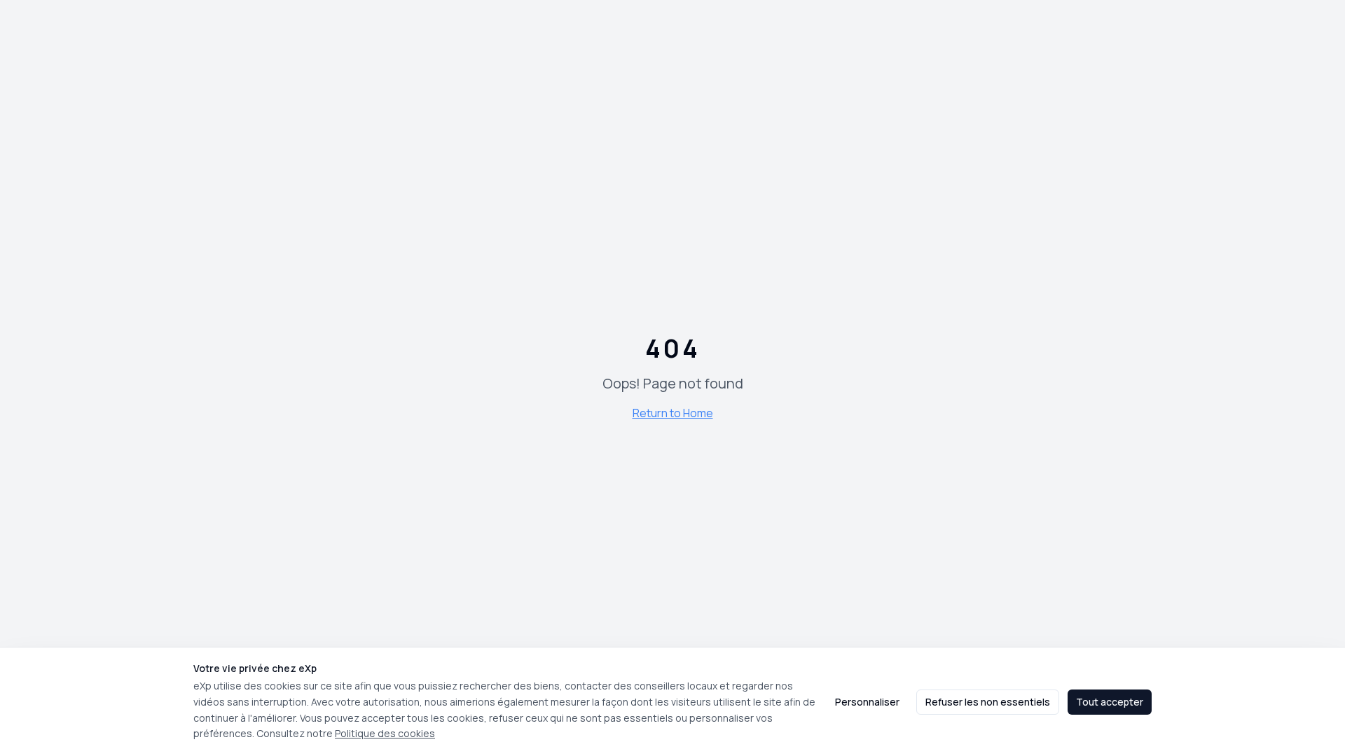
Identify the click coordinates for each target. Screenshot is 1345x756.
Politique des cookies (385, 733)
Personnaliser (867, 701)
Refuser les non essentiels (987, 701)
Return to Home (673, 413)
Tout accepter (1109, 701)
